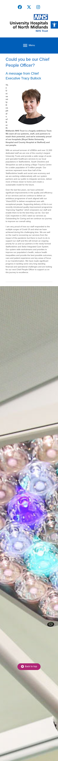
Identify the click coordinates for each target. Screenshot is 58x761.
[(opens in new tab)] (29, 23)
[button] (20, 7)
